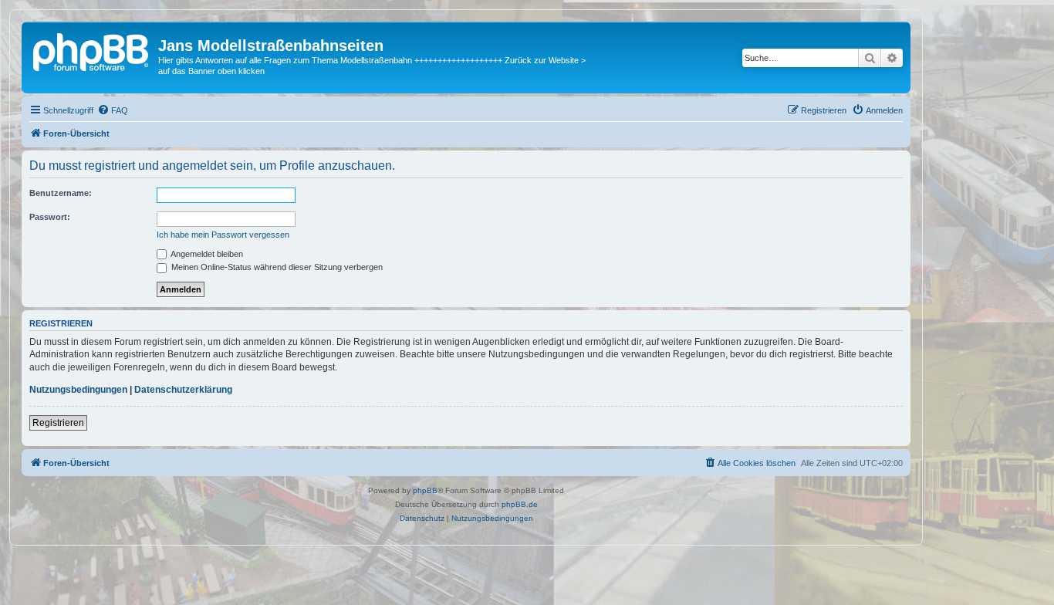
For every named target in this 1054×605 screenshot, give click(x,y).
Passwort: (49, 216)
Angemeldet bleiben (206, 254)
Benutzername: (60, 193)
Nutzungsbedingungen (78, 389)
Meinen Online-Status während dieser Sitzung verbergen (276, 267)
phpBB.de (520, 504)
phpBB (425, 490)
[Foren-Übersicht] (91, 50)
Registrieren (58, 422)
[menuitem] (112, 110)
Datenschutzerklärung (183, 389)
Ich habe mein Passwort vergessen (223, 234)
